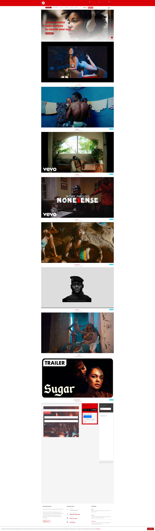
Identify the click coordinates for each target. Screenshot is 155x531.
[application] (90, 410)
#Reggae (77, 129)
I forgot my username (48, 429)
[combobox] (105, 409)
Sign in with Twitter (49, 435)
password (56, 429)
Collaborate (93, 521)
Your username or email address (50, 419)
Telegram (87, 419)
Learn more (98, 528)
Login (47, 426)
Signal (85, 421)
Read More (48, 33)
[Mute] (93, 409)
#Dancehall (77, 264)
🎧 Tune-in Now (87, 416)
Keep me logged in (49, 424)
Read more (47, 521)
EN (109, 7)
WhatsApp (92, 419)
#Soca (79, 84)
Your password (47, 423)
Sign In (85, 7)
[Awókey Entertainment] (43, 3)
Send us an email (73, 518)
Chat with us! (72, 522)
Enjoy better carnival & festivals (57, 26)
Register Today (47, 412)
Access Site (150, 528)
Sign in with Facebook (50, 433)
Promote (93, 515)
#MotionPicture (77, 399)
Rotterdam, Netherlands (75, 514)
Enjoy (92, 509)
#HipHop (77, 309)
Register (91, 7)
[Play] (84, 409)
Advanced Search (103, 410)
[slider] (95, 410)
